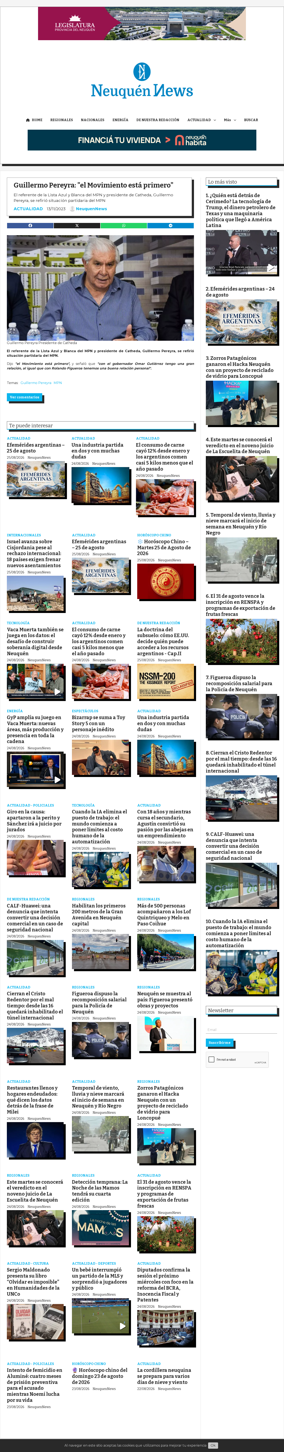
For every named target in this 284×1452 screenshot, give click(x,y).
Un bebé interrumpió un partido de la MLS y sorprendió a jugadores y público (99, 1279)
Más (227, 120)
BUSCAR (251, 120)
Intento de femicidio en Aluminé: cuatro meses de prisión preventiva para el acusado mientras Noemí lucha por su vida (34, 1385)
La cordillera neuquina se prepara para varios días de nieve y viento (164, 1376)
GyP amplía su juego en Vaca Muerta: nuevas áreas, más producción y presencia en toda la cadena (35, 729)
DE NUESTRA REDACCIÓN (157, 120)
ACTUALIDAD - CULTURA (28, 1264)
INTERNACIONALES (24, 535)
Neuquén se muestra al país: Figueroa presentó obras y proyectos (165, 1000)
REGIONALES (61, 120)
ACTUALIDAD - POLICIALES (30, 805)
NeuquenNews (91, 208)
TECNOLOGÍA (18, 623)
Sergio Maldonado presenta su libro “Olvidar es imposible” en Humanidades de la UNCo (33, 1282)
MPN (58, 383)
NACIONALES (92, 120)
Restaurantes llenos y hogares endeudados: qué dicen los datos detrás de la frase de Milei (32, 1100)
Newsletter (220, 1010)
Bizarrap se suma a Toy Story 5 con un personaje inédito (98, 723)
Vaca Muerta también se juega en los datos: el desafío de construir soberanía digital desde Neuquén (35, 641)
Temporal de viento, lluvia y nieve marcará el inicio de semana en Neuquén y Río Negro (98, 1097)
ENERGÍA (120, 120)
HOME (37, 120)
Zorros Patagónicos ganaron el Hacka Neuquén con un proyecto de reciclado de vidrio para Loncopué (162, 1103)
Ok (213, 1445)
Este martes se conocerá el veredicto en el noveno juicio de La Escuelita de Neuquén (35, 1191)
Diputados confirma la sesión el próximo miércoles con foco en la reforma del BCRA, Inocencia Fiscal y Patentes (165, 1285)
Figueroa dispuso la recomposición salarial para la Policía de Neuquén (99, 1002)
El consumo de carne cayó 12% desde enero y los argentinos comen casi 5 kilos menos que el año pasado (164, 457)
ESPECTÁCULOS (85, 711)
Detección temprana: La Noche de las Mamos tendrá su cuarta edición (100, 1191)
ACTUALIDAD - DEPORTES (94, 1264)
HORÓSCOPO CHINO (154, 535)
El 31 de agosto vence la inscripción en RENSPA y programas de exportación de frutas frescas (164, 1194)
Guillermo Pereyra (36, 383)
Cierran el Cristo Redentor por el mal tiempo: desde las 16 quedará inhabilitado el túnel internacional (35, 1006)
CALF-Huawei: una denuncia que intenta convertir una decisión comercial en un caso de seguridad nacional (35, 918)
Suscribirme (220, 1043)
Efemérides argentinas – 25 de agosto (99, 545)
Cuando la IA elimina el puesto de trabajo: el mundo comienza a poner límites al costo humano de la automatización (99, 827)
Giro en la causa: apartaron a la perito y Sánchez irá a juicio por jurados (34, 821)
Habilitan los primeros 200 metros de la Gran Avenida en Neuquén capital (99, 915)
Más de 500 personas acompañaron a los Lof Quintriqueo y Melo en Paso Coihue (164, 915)
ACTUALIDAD (199, 120)
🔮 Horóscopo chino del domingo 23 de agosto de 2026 (99, 1376)
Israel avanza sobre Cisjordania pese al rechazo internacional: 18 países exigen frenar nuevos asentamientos (34, 553)
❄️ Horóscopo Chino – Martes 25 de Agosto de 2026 (164, 548)
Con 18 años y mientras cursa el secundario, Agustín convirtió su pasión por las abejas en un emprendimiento (165, 824)
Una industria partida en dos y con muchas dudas (97, 451)
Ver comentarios (24, 397)
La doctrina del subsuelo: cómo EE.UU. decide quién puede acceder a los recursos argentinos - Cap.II (163, 641)
